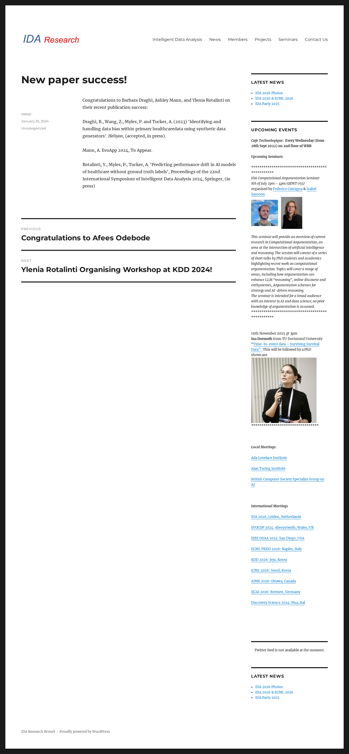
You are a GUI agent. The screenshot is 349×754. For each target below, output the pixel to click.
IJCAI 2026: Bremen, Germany (275, 592)
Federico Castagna (288, 189)
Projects (263, 39)
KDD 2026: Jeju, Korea (269, 560)
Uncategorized (33, 128)
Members (238, 39)
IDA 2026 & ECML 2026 (274, 98)
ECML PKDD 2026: (266, 549)
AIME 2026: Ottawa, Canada (273, 581)
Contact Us (316, 39)
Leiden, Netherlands (284, 517)
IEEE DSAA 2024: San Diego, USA (277, 538)
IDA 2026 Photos (269, 93)
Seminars (288, 39)
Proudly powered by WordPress (85, 731)
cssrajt (26, 114)
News (215, 39)
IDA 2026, (259, 517)
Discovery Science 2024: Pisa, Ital (278, 602)
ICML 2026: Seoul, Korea (271, 570)
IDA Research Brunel (38, 731)
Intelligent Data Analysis (177, 39)
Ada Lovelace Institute (269, 458)
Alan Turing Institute (268, 468)
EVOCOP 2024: (262, 527)
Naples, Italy (292, 549)
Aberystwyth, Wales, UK (294, 527)
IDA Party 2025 (267, 104)
